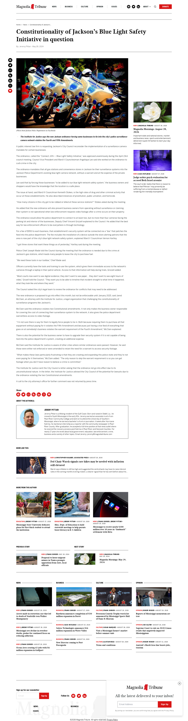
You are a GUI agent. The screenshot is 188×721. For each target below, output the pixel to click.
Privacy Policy (169, 711)
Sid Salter (147, 625)
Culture (84, 7)
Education (20, 521)
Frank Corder (103, 521)
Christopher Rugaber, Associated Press (72, 458)
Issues (114, 7)
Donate (165, 7)
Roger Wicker (148, 610)
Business (69, 7)
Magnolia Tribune (112, 554)
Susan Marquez (109, 627)
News (54, 7)
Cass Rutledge (145, 174)
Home (18, 25)
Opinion (99, 7)
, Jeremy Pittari (115, 521)
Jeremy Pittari (31, 521)
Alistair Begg (108, 642)
